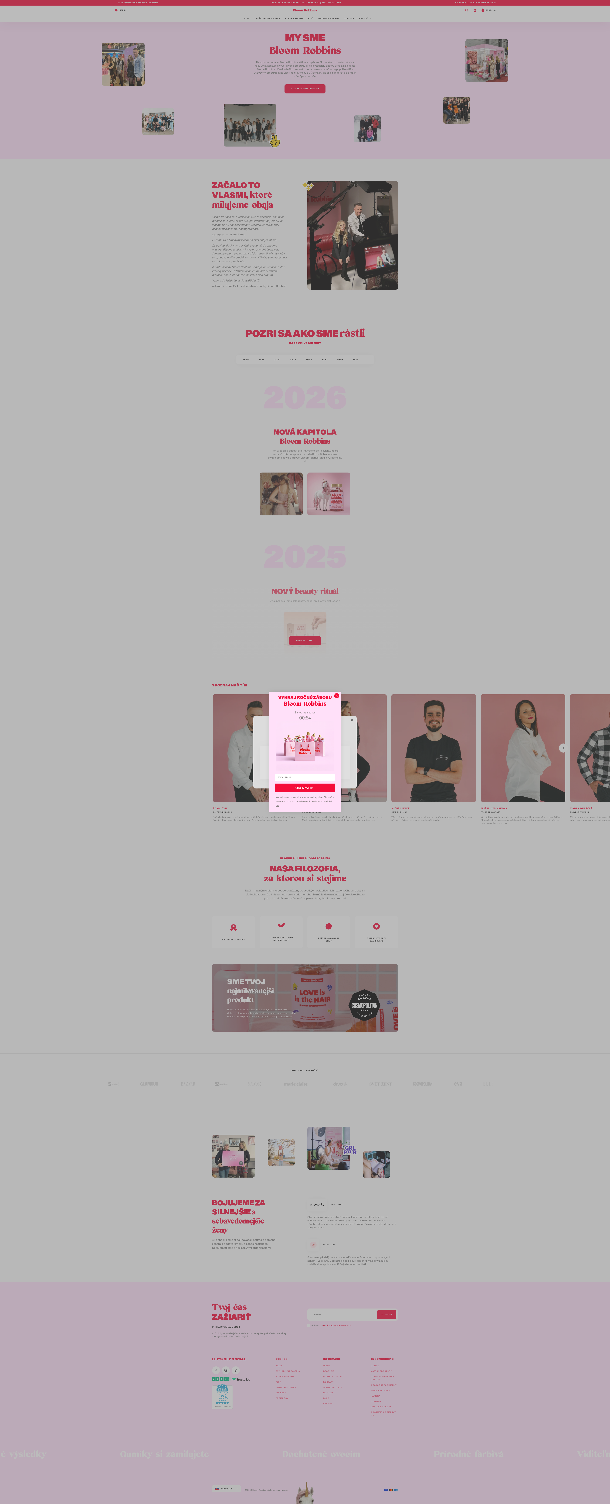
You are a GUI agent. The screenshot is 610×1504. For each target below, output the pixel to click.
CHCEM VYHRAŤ (305, 788)
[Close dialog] (336, 695)
